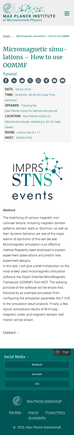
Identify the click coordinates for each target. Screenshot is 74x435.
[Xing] (46, 81)
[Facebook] (6, 81)
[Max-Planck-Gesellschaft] (19, 401)
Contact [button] (10, 333)
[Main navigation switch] (67, 13)
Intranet (37, 374)
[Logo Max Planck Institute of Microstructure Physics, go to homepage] (29, 12)
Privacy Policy (55, 412)
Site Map (15, 412)
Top (65, 352)
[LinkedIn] (14, 81)
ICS (37, 383)
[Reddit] (22, 81)
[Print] (63, 81)
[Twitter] (30, 81)
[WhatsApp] (38, 81)
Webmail (37, 364)
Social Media (15, 357)
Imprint (33, 412)
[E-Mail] (54, 81)
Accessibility (37, 418)
